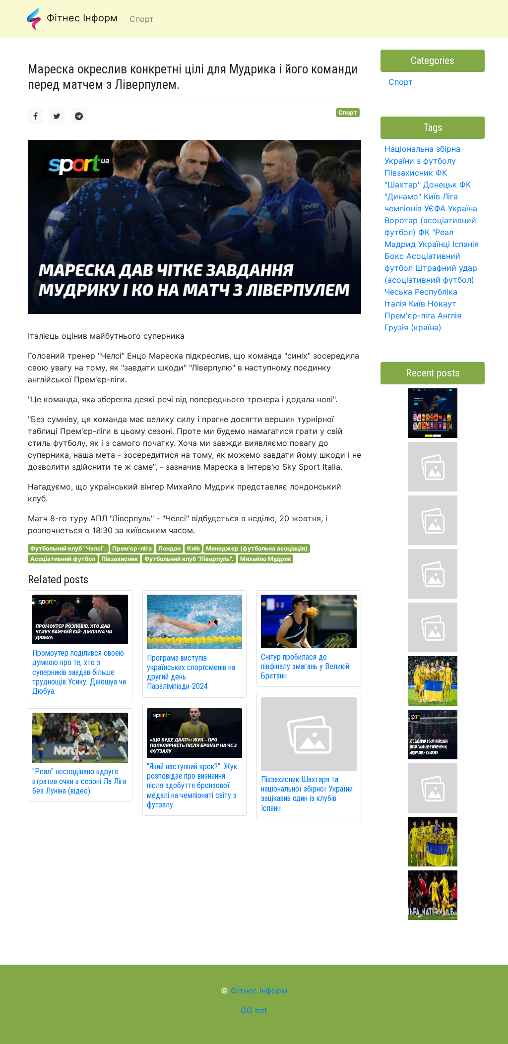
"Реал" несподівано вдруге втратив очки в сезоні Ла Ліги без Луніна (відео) (79, 781)
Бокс (394, 256)
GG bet (254, 1010)
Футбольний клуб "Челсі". (68, 548)
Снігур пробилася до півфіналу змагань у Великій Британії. (305, 666)
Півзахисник (119, 558)
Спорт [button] (141, 19)
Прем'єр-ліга (132, 548)
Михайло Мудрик (265, 558)
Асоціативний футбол (62, 558)
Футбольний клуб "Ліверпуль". (189, 558)
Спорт (347, 112)
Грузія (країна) (413, 327)
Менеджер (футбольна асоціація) (257, 548)
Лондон (169, 548)
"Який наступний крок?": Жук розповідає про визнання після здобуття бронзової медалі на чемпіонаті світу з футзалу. (192, 785)
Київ (193, 548)
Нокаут (442, 303)
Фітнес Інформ (81, 18)
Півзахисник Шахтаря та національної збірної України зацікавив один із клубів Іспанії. (307, 794)
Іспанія (465, 244)
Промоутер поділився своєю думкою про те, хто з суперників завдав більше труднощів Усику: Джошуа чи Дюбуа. (79, 672)
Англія (449, 315)
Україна (462, 208)
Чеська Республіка (420, 292)
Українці (434, 244)
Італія (395, 303)
